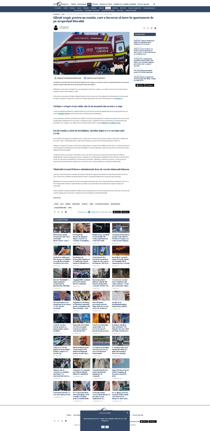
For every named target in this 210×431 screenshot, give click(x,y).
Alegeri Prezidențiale (108, 10)
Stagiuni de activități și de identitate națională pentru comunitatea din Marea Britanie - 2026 (81, 305)
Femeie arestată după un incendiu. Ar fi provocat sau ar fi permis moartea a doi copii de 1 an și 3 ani (100, 328)
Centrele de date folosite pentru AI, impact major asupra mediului (60, 328)
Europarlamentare (149, 8)
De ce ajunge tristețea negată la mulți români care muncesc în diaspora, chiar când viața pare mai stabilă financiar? (120, 395)
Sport (79, 8)
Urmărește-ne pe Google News (96, 78)
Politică (73, 4)
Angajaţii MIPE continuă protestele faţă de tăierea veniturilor (81, 282)
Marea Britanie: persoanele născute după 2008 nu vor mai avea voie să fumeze (100, 305)
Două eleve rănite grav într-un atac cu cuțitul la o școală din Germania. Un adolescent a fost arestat (61, 260)
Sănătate (93, 8)
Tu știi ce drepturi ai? (134, 8)
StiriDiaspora (56, 14)
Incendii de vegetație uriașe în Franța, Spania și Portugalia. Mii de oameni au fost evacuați (120, 260)
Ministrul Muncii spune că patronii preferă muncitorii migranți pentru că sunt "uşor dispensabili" (81, 350)
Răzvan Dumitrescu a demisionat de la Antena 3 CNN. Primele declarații (62, 305)
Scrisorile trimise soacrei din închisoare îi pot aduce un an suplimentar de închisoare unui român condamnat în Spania (101, 395)
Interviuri (120, 10)
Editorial (115, 8)
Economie (58, 8)
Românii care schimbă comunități (125, 4)
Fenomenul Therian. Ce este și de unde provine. (62, 394)
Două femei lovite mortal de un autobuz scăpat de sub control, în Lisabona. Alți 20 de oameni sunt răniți (101, 260)
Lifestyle (95, 4)
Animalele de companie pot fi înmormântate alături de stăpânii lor (81, 372)
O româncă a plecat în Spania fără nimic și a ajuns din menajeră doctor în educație (120, 350)
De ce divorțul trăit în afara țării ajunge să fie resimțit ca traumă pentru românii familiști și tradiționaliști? (81, 395)
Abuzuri (101, 8)
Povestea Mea (78, 10)
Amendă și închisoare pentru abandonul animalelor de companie (100, 373)
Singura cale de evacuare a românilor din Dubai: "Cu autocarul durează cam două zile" (61, 373)
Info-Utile (123, 8)
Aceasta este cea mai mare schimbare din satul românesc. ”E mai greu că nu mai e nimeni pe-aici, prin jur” (120, 283)
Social (108, 8)
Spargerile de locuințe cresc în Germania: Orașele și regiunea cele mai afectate (81, 328)
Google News (95, 212)
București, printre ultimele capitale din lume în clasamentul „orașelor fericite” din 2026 (101, 283)
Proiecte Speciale (143, 4)
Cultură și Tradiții (130, 10)
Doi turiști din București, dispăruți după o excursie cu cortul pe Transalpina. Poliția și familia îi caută (81, 238)
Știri (89, 4)
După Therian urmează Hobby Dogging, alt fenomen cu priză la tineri (120, 373)
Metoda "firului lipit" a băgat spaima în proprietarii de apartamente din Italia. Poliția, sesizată (61, 283)
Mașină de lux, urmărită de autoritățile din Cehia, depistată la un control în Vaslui (101, 238)
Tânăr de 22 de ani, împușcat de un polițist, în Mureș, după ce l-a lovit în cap (61, 350)
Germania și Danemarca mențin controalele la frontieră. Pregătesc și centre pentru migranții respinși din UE (120, 238)
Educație (86, 8)
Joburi (65, 8)
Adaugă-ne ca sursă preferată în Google (69, 78)
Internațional (82, 4)
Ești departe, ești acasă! (92, 10)
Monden (72, 8)
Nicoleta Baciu (65, 27)
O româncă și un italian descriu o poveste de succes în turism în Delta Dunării (101, 350)
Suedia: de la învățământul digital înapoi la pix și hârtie (119, 304)
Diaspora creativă (106, 4)
